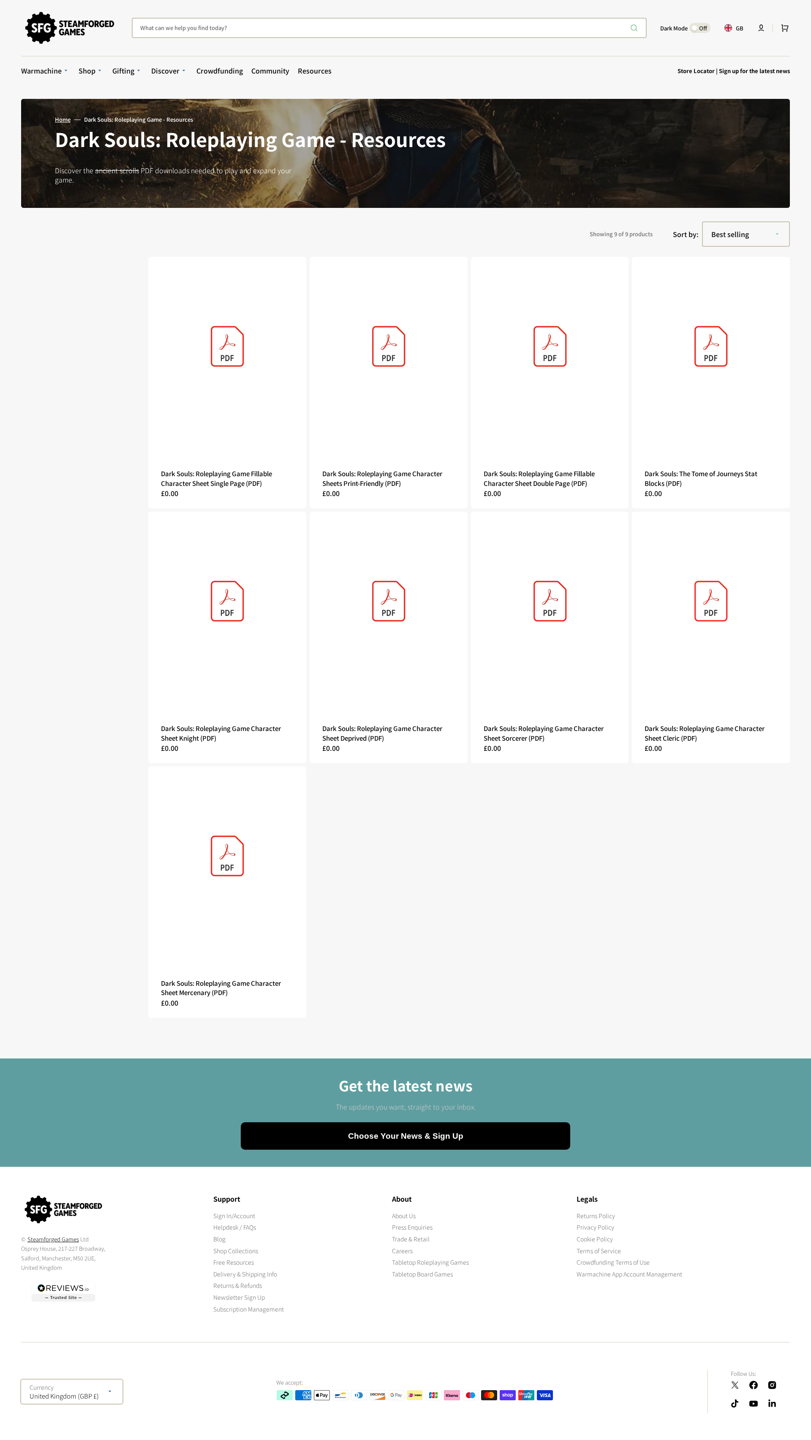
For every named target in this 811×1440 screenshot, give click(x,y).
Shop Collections (235, 1250)
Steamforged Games (53, 1239)
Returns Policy (596, 1216)
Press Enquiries (412, 1227)
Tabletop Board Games (422, 1274)
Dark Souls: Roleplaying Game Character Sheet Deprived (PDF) (382, 733)
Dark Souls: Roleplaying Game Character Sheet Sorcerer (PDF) (544, 733)
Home (63, 119)
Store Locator (696, 71)
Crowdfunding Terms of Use (613, 1262)
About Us (404, 1216)
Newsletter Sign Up (239, 1297)
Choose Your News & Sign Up (405, 1136)
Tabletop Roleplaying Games (430, 1262)
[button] (761, 28)
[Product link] (227, 382)
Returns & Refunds (237, 1285)
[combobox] (389, 28)
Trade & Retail (411, 1239)
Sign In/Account (234, 1216)
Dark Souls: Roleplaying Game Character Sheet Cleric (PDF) (705, 733)
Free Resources (233, 1262)
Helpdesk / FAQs (234, 1227)
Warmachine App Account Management (629, 1274)
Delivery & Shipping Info (245, 1274)
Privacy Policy (595, 1227)
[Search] (636, 28)
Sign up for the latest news (754, 71)
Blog (219, 1239)
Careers (402, 1250)
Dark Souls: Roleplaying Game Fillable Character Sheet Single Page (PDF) (216, 478)
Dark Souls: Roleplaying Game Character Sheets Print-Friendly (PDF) (382, 478)
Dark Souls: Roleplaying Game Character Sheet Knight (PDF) (221, 733)
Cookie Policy (595, 1239)
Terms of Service (599, 1250)
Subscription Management (248, 1309)
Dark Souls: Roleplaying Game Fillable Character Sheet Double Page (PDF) (539, 478)
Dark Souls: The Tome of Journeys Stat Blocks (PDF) (701, 478)
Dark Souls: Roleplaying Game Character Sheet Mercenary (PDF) (221, 988)
